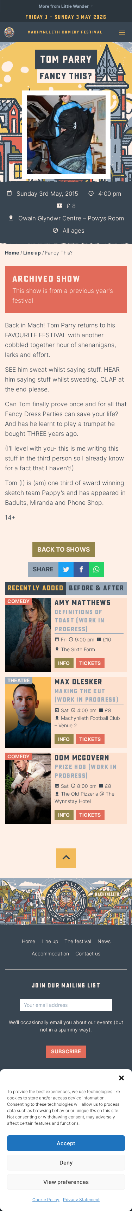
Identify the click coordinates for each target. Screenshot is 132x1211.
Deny (66, 1162)
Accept (66, 1143)
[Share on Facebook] (81, 569)
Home (12, 253)
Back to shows (63, 549)
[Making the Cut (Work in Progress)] (28, 712)
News (104, 941)
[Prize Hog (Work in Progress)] (28, 788)
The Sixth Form (78, 649)
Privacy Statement (81, 1199)
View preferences (66, 1182)
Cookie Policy (45, 1199)
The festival (77, 941)
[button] (121, 1077)
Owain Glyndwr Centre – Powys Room (71, 218)
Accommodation (50, 953)
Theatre (18, 680)
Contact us (87, 953)
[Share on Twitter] (66, 569)
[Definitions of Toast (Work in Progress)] (28, 635)
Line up (32, 253)
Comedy (18, 601)
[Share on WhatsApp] (96, 569)
